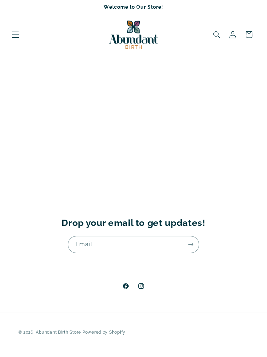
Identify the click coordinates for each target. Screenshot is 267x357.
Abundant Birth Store (58, 332)
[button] (15, 34)
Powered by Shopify (104, 332)
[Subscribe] (191, 244)
